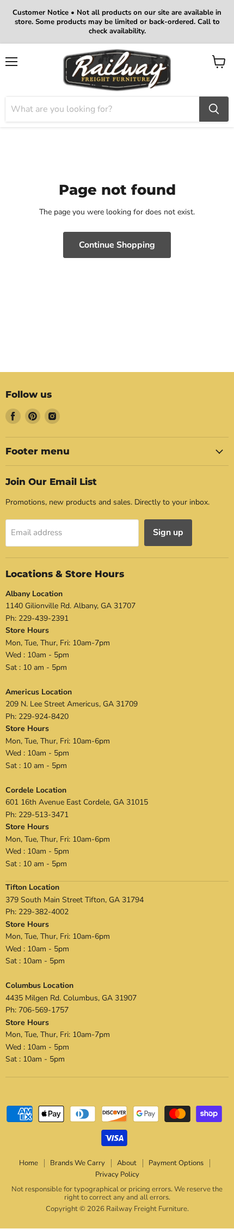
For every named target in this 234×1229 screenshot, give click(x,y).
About (127, 1163)
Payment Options (176, 1163)
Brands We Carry (77, 1163)
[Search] (214, 109)
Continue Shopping (117, 245)
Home (28, 1163)
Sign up (168, 532)
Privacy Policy (117, 1174)
